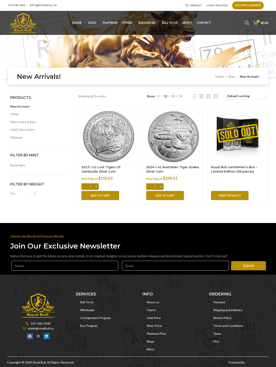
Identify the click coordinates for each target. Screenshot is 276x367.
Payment (219, 302)
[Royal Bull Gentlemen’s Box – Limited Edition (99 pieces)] (238, 136)
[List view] (195, 96)
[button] (100, 195)
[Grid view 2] (201, 96)
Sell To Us (87, 302)
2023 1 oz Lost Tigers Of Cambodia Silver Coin (100, 169)
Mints (150, 349)
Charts (151, 310)
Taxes (217, 333)
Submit (248, 265)
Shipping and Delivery (227, 310)
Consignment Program (95, 318)
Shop (231, 76)
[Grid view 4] (215, 96)
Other (14, 114)
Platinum (16, 137)
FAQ (216, 341)
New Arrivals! (20, 106)
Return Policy (222, 318)
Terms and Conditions (228, 326)
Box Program (89, 326)
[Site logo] (23, 22)
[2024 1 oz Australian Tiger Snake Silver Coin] (173, 136)
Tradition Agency (257, 362)
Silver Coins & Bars (23, 122)
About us (153, 302)
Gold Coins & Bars (22, 129)
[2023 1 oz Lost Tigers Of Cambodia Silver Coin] (108, 136)
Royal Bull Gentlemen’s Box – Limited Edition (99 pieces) (234, 169)
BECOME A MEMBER (248, 5)
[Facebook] (30, 336)
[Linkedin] (46, 336)
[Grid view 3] (208, 96)
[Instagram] (38, 336)
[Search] (247, 23)
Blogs (150, 341)
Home (220, 76)
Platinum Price (156, 333)
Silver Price (154, 326)
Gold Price (154, 318)
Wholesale (87, 310)
